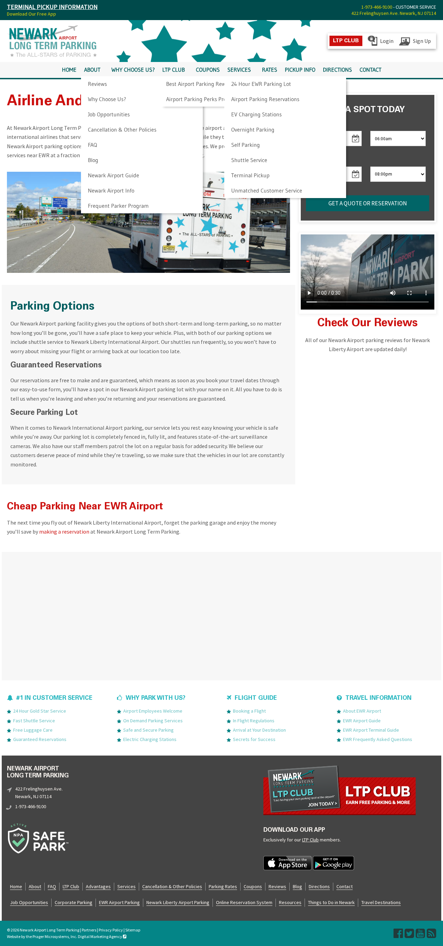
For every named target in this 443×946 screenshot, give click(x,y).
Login (387, 40)
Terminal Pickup (250, 175)
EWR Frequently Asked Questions (377, 739)
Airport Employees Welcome (152, 711)
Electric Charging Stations (150, 739)
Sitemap (132, 929)
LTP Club (173, 69)
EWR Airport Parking (119, 902)
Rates (269, 69)
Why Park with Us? (156, 699)
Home (69, 69)
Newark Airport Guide (113, 175)
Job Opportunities (109, 114)
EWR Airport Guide (362, 720)
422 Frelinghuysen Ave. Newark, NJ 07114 (393, 13)
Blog (93, 160)
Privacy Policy (111, 929)
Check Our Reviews (367, 323)
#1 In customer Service (54, 699)
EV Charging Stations (256, 114)
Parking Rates (223, 886)
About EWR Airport (362, 711)
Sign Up (422, 40)
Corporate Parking (73, 902)
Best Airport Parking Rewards (201, 83)
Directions (337, 69)
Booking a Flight (249, 711)
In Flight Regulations (253, 720)
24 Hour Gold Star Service (39, 711)
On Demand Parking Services (153, 720)
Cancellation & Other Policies (122, 129)
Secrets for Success (254, 739)
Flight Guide (256, 699)
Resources (290, 902)
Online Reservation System (244, 902)
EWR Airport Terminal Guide (371, 730)
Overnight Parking (252, 129)
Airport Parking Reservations (265, 99)
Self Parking (245, 144)
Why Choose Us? (107, 99)
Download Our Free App (31, 14)
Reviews (97, 83)
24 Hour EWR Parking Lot (261, 83)
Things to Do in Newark (331, 902)
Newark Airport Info (111, 190)
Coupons (208, 69)
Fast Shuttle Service (34, 720)
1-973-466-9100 (376, 7)
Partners (89, 929)
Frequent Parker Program (118, 205)
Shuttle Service (249, 160)
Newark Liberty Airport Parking (177, 902)
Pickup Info (300, 69)
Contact (370, 69)
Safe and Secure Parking (148, 730)
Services (239, 69)
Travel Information (378, 699)
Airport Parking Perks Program (202, 99)
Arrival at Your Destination (259, 730)
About (92, 69)
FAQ (92, 144)
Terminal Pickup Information (52, 7)
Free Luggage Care (33, 730)
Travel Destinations (381, 902)
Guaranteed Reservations (39, 739)
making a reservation (64, 531)
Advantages (98, 886)
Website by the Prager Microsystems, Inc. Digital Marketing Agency (65, 936)
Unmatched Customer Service (266, 190)
